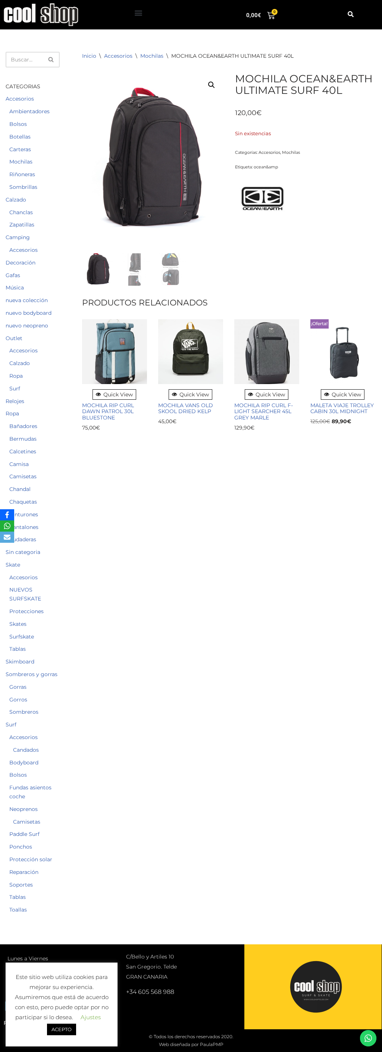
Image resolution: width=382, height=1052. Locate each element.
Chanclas (21, 212)
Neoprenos (23, 809)
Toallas (18, 909)
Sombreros (23, 712)
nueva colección (27, 300)
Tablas (17, 649)
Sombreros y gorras (31, 674)
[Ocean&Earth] (263, 200)
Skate (13, 564)
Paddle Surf (24, 834)
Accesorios (20, 98)
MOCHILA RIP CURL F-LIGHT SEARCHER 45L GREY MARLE (263, 411)
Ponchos (20, 846)
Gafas (13, 275)
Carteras (20, 149)
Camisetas (23, 476)
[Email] (7, 537)
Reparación (23, 872)
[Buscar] (51, 59)
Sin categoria (23, 552)
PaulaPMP (211, 1044)
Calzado (16, 199)
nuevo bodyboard (28, 313)
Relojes (15, 401)
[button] (138, 13)
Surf (14, 388)
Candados (26, 750)
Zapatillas (21, 224)
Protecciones (26, 611)
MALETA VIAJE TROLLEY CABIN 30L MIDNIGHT (342, 408)
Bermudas (23, 438)
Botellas (20, 136)
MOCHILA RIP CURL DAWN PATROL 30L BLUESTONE (108, 411)
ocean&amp (266, 166)
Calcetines (22, 451)
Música (15, 287)
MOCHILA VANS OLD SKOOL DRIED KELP (185, 408)
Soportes (21, 884)
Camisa (19, 464)
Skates (17, 624)
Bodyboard (23, 762)
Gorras (17, 687)
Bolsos (18, 124)
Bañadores (23, 426)
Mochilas (20, 161)
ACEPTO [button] (61, 1029)
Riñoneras (22, 174)
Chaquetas (23, 501)
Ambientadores (29, 111)
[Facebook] (7, 514)
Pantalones (23, 527)
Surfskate (21, 636)
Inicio (89, 56)
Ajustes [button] (91, 1017)
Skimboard (20, 661)
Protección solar (30, 859)
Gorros (18, 699)
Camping (18, 237)
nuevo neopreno (27, 325)
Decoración (20, 262)
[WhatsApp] (7, 526)
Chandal (20, 489)
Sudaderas (22, 539)
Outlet (14, 338)
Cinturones (23, 514)
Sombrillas (23, 187)
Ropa (16, 376)
